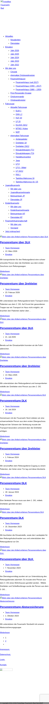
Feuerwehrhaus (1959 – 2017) (28, 86)
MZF (18, 132)
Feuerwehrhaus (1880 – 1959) (28, 89)
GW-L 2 (19, 114)
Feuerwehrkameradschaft (16, 221)
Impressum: (5, 649)
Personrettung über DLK (15, 242)
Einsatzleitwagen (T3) (25, 153)
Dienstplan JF (16, 199)
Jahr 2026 (14, 50)
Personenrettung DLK (13, 400)
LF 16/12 (19, 171)
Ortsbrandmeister (17, 100)
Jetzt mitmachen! (12, 231)
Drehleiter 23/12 (22, 146)
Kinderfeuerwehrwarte (19, 210)
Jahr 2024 (14, 57)
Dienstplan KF (16, 217)
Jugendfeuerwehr (12, 185)
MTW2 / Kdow (22, 128)
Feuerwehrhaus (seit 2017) (27, 82)
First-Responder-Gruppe (20, 93)
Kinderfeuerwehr (12, 203)
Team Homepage (12, 248)
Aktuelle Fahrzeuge (18, 107)
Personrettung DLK (12, 517)
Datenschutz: (5, 654)
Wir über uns (10, 68)
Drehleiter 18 (21, 143)
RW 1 (18, 174)
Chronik (13, 72)
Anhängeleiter (21, 139)
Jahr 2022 (14, 65)
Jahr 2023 (14, 61)
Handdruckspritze (23, 157)
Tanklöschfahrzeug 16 (25, 178)
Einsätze (9, 47)
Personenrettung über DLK (16, 328)
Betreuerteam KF (17, 214)
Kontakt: (3, 665)
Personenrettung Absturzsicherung (22, 606)
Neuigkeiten (15, 40)
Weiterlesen (5, 271)
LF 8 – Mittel (21, 167)
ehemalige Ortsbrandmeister (22, 75)
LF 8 (17, 164)
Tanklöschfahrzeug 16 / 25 (27, 182)
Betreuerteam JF (17, 196)
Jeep (18, 160)
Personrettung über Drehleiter (18, 283)
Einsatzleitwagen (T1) (25, 150)
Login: (2, 659)
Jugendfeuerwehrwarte (20, 192)
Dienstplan (14, 43)
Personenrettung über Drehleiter (20, 366)
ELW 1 (18, 111)
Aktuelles (9, 36)
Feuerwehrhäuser (17, 79)
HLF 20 (19, 118)
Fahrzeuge (9, 104)
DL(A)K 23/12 (21, 125)
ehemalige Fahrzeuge (19, 135)
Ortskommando (17, 96)
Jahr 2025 (14, 54)
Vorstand (14, 228)
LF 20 (18, 121)
